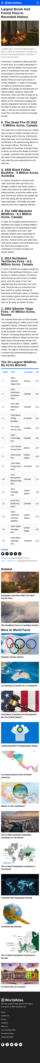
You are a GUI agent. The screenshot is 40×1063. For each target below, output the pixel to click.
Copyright (4, 1023)
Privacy (3, 1019)
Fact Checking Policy (8, 1030)
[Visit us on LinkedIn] (20, 1044)
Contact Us (5, 1016)
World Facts (26, 558)
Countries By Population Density (16, 898)
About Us (4, 1026)
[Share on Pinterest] (15, 553)
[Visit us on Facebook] (7, 1044)
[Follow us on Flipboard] (2, 1044)
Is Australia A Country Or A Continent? (19, 686)
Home (3, 1012)
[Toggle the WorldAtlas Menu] (2, 3)
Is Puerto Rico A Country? (13, 987)
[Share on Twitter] (11, 553)
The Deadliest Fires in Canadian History (20, 625)
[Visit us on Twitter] (11, 1044)
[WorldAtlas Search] (38, 3)
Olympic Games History (12, 657)
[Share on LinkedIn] (19, 553)
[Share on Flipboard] (2, 553)
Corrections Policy (7, 1033)
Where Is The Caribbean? (13, 806)
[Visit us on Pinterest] (16, 1044)
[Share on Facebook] (7, 553)
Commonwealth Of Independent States (19, 746)
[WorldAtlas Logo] (14, 3)
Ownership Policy (7, 1037)
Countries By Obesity (11, 926)
